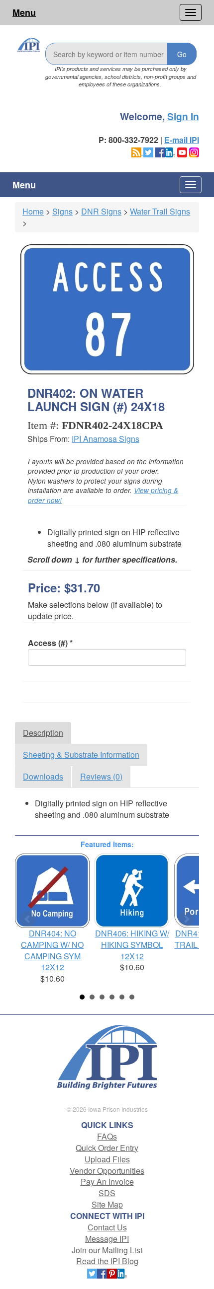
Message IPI (107, 1238)
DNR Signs (101, 211)
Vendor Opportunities (107, 1170)
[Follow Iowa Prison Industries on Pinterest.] (112, 1272)
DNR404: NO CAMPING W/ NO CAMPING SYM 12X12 (52, 950)
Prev (28, 919)
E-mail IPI (181, 139)
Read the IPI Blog (107, 1261)
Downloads (43, 776)
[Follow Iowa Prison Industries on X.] (148, 151)
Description (43, 732)
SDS (107, 1193)
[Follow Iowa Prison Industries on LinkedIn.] (170, 151)
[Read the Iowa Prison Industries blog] (137, 151)
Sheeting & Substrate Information (81, 754)
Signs (62, 211)
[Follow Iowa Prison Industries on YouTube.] (182, 151)
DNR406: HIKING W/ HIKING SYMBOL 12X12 (132, 945)
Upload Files (107, 1159)
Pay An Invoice (107, 1181)
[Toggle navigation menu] (191, 12)
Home (33, 211)
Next (186, 919)
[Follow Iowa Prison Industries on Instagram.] (194, 151)
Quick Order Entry (107, 1147)
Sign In (183, 116)
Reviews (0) (101, 776)
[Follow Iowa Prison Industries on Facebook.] (160, 151)
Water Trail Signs (160, 211)
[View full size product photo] (107, 309)
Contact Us (107, 1227)
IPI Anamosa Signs (105, 438)
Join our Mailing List (107, 1250)
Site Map (107, 1204)
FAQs (107, 1136)
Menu (24, 12)
